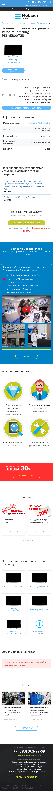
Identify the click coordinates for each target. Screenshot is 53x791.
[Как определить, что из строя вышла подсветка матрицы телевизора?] (39, 698)
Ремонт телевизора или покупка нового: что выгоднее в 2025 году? (13, 711)
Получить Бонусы (26, 476)
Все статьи (28, 728)
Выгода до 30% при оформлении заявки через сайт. (39, 522)
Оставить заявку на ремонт (26, 223)
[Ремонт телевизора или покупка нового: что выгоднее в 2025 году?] (13, 698)
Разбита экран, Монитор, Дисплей (20, 197)
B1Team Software (30, 788)
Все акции (28, 540)
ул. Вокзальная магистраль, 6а (23, 275)
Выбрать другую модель (13, 70)
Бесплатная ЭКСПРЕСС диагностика (9, 522)
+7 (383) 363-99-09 (38, 2)
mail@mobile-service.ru (28, 285)
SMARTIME (17, 788)
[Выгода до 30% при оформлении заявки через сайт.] (39, 510)
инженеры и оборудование (39, 408)
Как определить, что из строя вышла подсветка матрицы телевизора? (39, 711)
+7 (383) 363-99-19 (15, 282)
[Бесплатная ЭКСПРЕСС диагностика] (13, 510)
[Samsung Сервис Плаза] (26, 309)
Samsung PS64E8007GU (39, 123)
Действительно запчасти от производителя (13, 409)
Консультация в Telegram (19, 289)
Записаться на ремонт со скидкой (26, 108)
